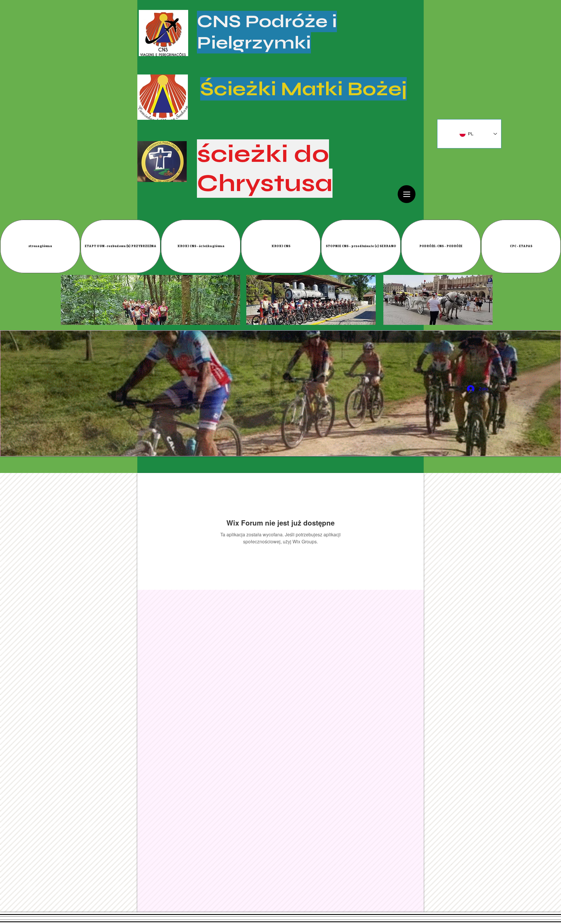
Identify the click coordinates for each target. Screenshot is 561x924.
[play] (552, 447)
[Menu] (406, 194)
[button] (120, 246)
